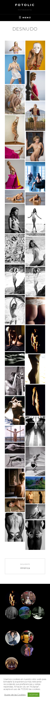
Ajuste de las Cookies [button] (15, 695)
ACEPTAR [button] (33, 695)
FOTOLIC (25, 5)
